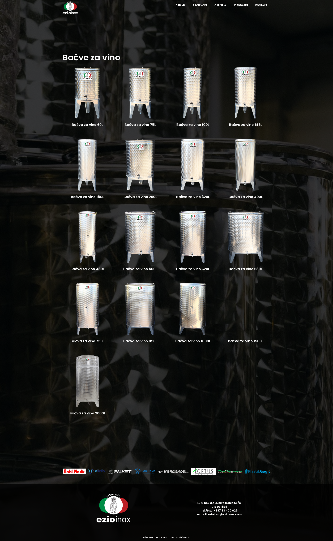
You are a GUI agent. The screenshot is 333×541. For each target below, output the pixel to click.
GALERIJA (220, 5)
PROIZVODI (200, 5)
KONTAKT (261, 5)
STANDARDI (240, 5)
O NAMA (181, 5)
